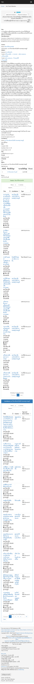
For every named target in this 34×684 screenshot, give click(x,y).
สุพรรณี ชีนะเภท (17, 517)
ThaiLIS (8, 636)
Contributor (15, 191)
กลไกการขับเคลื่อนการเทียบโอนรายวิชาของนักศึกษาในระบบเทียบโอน (8, 557)
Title (4, 191)
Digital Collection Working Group (24, 633)
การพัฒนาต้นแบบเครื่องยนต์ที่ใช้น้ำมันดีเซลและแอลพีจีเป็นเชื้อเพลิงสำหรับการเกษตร (6, 237)
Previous (13, 395)
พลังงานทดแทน (22, 54)
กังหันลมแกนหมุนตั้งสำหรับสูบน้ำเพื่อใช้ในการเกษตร (8, 576)
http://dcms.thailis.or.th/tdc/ (24, 629)
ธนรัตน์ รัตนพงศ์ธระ (17, 594)
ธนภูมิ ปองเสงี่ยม (17, 558)
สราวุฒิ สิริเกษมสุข (17, 579)
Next (21, 395)
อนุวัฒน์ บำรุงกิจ (17, 583)
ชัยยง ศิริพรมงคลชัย (9, 46)
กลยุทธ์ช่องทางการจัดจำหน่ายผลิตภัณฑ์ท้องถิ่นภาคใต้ (8, 536)
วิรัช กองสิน (18, 500)
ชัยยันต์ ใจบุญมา (17, 576)
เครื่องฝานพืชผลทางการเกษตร (6, 357)
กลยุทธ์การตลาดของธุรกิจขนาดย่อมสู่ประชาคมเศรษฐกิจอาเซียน (8, 517)
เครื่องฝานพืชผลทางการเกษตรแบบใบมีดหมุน (6, 375)
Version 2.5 (4, 666)
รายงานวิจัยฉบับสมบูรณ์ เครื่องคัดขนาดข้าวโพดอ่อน (6, 330)
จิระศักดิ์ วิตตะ (15, 257)
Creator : (12, 180)
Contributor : (7, 401)
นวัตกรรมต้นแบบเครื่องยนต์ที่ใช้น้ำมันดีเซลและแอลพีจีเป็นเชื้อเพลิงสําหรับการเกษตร (6, 308)
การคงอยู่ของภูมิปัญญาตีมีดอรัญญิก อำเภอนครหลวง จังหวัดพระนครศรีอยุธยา (8, 596)
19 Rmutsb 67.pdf (12, 172)
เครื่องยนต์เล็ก (8, 54)
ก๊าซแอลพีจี (16, 58)
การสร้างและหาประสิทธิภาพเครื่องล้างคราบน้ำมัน (6, 260)
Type (22, 191)
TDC (2, 2)
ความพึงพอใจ (9, 52)
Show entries (17, 184)
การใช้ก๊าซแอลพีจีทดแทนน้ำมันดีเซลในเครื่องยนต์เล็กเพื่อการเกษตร (6, 283)
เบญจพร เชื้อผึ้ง (17, 599)
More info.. (3, 653)
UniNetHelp (21, 669)
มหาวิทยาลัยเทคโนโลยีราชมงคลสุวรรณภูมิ (14, 140)
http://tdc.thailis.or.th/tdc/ (8, 631)
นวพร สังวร (18, 514)
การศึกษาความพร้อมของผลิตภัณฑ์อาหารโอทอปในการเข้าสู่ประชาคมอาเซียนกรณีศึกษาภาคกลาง (8, 448)
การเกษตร (15, 54)
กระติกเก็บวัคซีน (7, 500)
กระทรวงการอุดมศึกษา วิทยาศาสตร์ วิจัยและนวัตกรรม (17, 641)
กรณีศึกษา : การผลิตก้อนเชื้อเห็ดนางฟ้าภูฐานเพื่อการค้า (8, 468)
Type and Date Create (25, 413)
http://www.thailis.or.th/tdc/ (8, 629)
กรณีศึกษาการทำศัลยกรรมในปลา (7, 485)
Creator (17, 413)
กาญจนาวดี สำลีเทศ (17, 444)
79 (26, 616)
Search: (10, 187)
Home (2, 6)
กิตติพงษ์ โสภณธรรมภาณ (18, 449)
